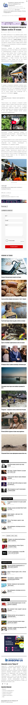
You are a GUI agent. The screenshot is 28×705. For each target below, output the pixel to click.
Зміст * (6, 225)
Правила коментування (7, 695)
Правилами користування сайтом (15, 6)
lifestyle (3, 535)
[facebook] (5, 684)
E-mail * (6, 220)
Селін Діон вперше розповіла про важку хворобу (15, 465)
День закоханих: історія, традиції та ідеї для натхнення (16, 609)
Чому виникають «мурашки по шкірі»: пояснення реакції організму (15, 578)
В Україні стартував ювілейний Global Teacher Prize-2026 (16, 508)
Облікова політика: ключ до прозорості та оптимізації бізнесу (16, 615)
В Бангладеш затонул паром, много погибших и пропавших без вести (11, 188)
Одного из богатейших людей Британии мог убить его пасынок (13, 342)
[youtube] (7, 684)
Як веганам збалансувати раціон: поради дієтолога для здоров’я (15, 622)
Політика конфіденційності (8, 690)
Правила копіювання (6, 693)
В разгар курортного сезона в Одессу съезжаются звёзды (16, 546)
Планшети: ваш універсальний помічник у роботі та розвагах (16, 540)
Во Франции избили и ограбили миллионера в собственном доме (13, 364)
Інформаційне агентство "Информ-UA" (9, 700)
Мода (16, 535)
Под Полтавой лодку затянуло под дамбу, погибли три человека (13, 321)
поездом (15, 93)
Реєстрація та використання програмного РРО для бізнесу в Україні (16, 628)
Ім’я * (6, 215)
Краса (13, 535)
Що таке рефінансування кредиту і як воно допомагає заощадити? (16, 603)
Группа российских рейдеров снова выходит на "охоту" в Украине (13, 299)
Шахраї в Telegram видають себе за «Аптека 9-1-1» (16, 572)
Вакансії (4, 689)
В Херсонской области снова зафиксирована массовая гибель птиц (13, 453)
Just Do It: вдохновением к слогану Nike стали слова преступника (16, 552)
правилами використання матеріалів (16, 8)
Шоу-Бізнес (5, 461)
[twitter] (2, 684)
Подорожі (8, 535)
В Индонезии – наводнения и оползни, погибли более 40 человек (13, 409)
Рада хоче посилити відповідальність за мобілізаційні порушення (15, 566)
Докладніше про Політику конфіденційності (11, 15)
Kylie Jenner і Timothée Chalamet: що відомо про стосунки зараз (16, 471)
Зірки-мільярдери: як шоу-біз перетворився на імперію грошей (16, 489)
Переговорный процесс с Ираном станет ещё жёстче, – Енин (13, 99)
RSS (3, 696)
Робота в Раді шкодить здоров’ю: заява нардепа (15, 521)
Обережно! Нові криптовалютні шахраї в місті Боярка (11, 277)
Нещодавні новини (7, 498)
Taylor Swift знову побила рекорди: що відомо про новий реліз (16, 483)
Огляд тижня (5, 599)
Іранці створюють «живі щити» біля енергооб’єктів (14, 514)
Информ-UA (7, 45)
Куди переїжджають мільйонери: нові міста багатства (16, 527)
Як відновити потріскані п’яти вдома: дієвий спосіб (16, 502)
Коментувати (14, 246)
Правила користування (7, 692)
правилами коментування (9, 9)
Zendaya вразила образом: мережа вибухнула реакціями (16, 477)
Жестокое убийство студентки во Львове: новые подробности (12, 431)
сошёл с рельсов (17, 39)
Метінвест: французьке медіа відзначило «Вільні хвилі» (16, 584)
